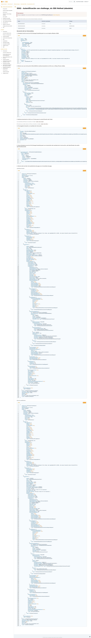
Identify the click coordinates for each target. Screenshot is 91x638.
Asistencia (86, 1)
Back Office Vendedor (80, 1)
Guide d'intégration (56, 14)
